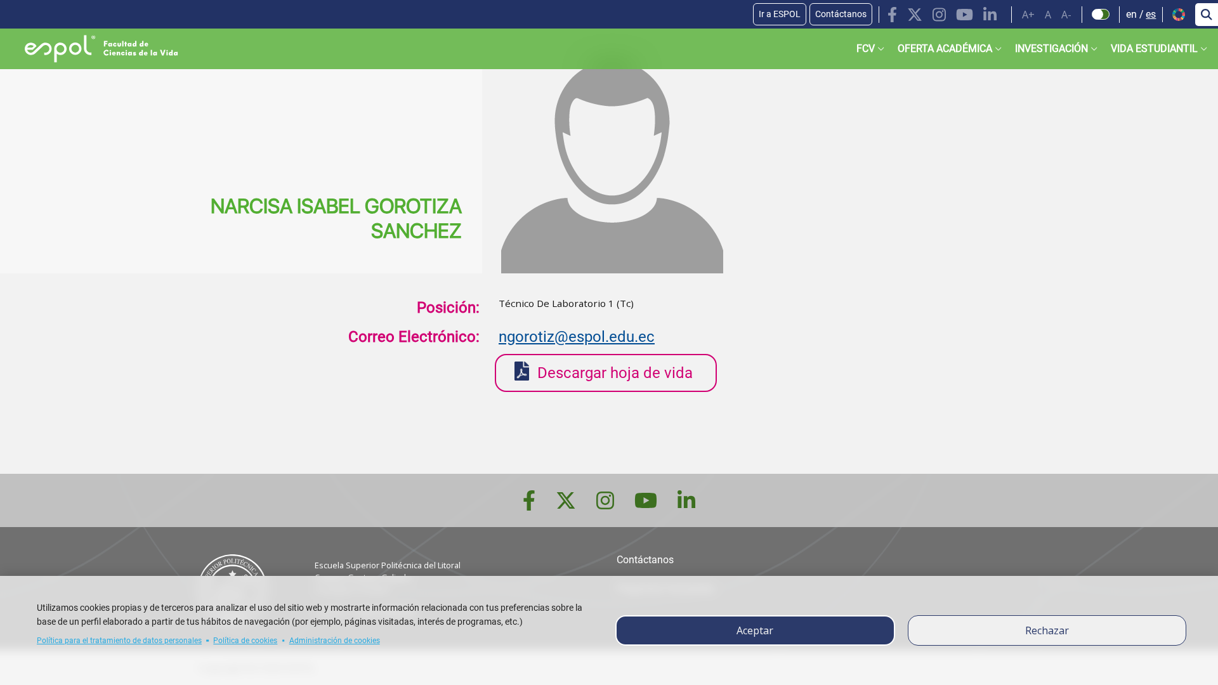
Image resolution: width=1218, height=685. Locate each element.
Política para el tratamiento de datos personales (119, 640)
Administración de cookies (334, 640)
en (1131, 14)
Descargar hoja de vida (615, 373)
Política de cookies (245, 640)
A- (1066, 15)
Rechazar (1047, 630)
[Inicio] (91, 49)
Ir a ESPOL (780, 14)
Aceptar (755, 630)
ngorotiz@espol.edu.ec (577, 337)
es (1151, 14)
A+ (1028, 15)
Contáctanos (841, 14)
